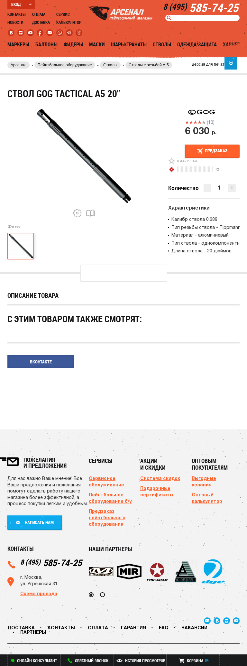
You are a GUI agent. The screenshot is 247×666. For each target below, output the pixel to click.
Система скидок (160, 478)
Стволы (162, 44)
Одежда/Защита (197, 44)
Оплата (38, 14)
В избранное (187, 161)
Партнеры (33, 632)
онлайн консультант (37, 660)
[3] (195, 122)
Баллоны (46, 44)
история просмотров (145, 660)
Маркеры (18, 44)
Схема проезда (38, 593)
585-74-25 (51, 562)
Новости (15, 22)
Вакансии (194, 627)
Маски (97, 44)
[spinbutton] (220, 187)
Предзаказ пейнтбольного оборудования (107, 517)
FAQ (164, 627)
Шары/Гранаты (129, 44)
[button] (232, 188)
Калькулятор (68, 22)
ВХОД (16, 4)
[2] (191, 122)
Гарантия (133, 627)
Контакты (16, 14)
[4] (199, 122)
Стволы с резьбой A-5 (149, 65)
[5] (204, 122)
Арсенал (18, 65)
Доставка (41, 22)
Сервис (63, 14)
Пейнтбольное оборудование (65, 65)
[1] (187, 122)
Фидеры (73, 44)
